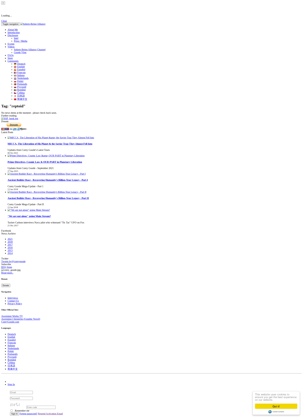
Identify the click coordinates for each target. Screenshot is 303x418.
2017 (10, 244)
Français (21, 72)
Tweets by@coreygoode (13, 261)
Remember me (21, 410)
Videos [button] (11, 46)
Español (21, 69)
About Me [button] (13, 29)
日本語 (21, 95)
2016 (10, 247)
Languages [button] (13, 61)
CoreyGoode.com (10, 321)
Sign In (11, 384)
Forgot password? (28, 413)
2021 (10, 239)
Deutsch (21, 63)
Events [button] (11, 44)
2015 (10, 250)
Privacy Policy (15, 303)
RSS (3, 267)
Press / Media (20, 41)
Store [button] (10, 58)
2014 (10, 253)
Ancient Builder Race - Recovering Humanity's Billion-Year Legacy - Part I (48, 180)
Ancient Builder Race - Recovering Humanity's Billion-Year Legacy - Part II (48, 198)
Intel (16, 38)
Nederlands (23, 78)
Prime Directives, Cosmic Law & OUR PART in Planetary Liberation (45, 162)
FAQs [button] (11, 55)
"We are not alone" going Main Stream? (29, 216)
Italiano (21, 75)
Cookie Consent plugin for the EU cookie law (276, 411)
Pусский (21, 87)
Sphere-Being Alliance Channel (29, 49)
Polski (20, 81)
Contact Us (13, 300)
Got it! (276, 406)
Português (22, 84)
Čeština (21, 92)
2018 (10, 241)
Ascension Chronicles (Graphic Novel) (20, 319)
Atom (9, 267)
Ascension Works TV (12, 316)
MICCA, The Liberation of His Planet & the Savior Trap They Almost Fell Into (50, 143)
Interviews (13, 298)
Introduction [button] (14, 32)
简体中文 (22, 99)
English (21, 66)
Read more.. (7, 272)
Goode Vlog (20, 52)
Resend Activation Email (50, 413)
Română (21, 89)
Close (4, 21)
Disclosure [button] (13, 35)
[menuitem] (158, 38)
